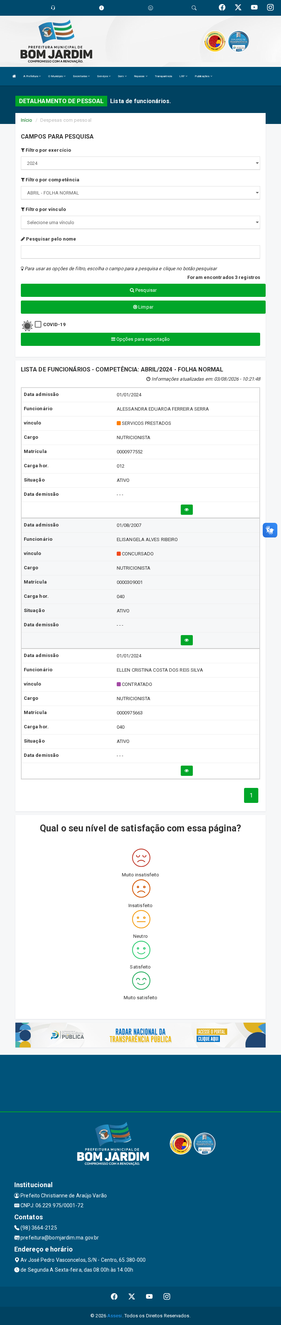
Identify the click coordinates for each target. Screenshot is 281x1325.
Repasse (140, 76)
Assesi (114, 1315)
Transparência (163, 76)
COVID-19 (54, 324)
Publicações (202, 76)
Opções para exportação (142, 339)
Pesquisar (145, 290)
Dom (121, 76)
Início (27, 120)
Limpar (145, 307)
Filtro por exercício (48, 150)
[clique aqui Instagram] (167, 1296)
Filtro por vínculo (45, 209)
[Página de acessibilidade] (150, 8)
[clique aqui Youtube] (149, 1296)
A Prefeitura (31, 76)
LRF (182, 76)
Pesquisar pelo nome (50, 239)
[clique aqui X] (131, 1296)
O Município (56, 76)
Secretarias (80, 76)
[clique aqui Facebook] (114, 1296)
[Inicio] (14, 76)
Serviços (103, 76)
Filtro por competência (52, 179)
